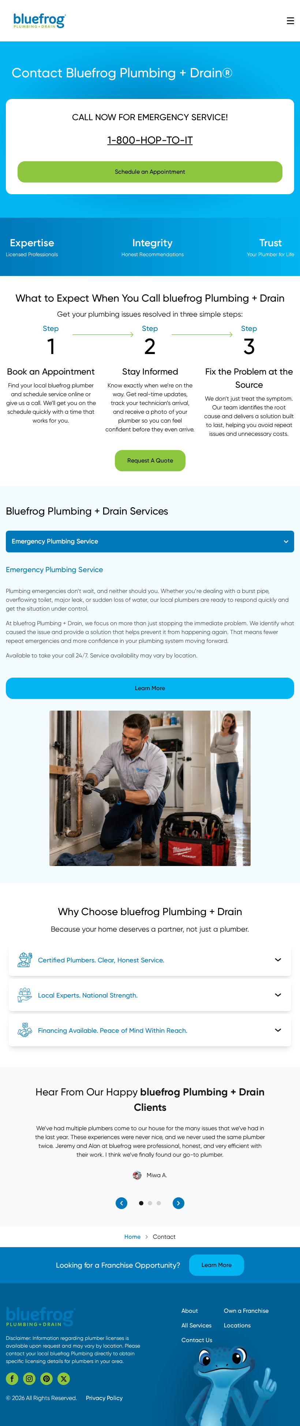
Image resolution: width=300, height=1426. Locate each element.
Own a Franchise (246, 1310)
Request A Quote (150, 460)
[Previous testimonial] (121, 1203)
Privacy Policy (104, 1397)
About (189, 1310)
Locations (237, 1325)
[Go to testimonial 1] (141, 1203)
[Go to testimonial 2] (150, 1203)
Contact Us (196, 1340)
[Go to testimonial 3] (159, 1203)
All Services (196, 1325)
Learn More (150, 688)
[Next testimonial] (178, 1203)
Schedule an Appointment (150, 171)
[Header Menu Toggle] (290, 21)
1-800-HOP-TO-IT (150, 140)
